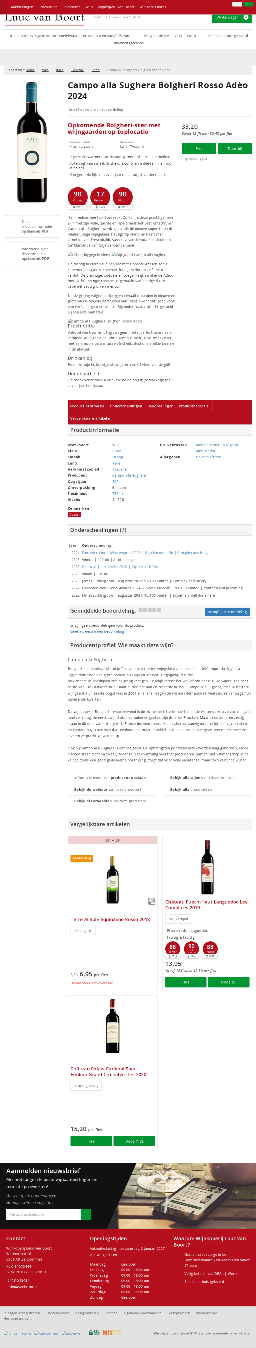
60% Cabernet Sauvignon (217, 444)
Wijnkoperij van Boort (116, 7)
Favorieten (71, 7)
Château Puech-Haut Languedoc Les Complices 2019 (206, 905)
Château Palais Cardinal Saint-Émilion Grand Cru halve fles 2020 (108, 1071)
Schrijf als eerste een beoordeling (96, 109)
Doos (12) (134, 1141)
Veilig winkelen (87, 1313)
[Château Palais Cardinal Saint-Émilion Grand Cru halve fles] (112, 1026)
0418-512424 (19, 1280)
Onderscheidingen (126, 406)
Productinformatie (87, 406)
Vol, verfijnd (178, 919)
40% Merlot (206, 450)
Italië (60, 70)
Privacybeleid (206, 1313)
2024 (116, 481)
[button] (78, 197)
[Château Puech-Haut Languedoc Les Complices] (207, 867)
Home (30, 70)
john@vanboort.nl (22, 1286)
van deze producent (108, 789)
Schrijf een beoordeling (227, 611)
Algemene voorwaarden (143, 1313)
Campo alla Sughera (129, 475)
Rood (96, 70)
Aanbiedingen (22, 7)
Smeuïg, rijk (83, 930)
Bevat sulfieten (208, 457)
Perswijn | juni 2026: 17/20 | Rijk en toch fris (120, 566)
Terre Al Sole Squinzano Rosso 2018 (110, 919)
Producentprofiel (194, 406)
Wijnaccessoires (153, 7)
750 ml (118, 493)
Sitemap (111, 1313)
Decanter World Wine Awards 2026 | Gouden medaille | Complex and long (145, 552)
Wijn (89, 7)
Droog (117, 457)
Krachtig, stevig (86, 1085)
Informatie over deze (110, 777)
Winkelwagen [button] (232, 17)
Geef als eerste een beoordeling (97, 631)
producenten (191, 789)
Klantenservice (58, 1313)
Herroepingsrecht (18, 1318)
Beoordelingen (161, 406)
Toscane (77, 70)
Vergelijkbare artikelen (91, 418)
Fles (199, 148)
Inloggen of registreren (22, 1313)
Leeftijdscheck (179, 1313)
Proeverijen (48, 7)
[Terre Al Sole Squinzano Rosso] (112, 880)
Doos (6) (235, 148)
